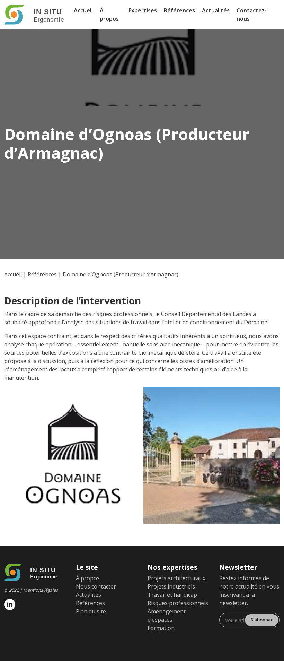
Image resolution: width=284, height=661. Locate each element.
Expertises (142, 10)
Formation (161, 628)
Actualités (216, 10)
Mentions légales (40, 590)
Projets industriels (171, 586)
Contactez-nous (252, 15)
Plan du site (91, 611)
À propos (109, 15)
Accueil (83, 10)
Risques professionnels (178, 603)
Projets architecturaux (176, 578)
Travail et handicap (172, 595)
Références (179, 10)
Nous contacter (96, 586)
